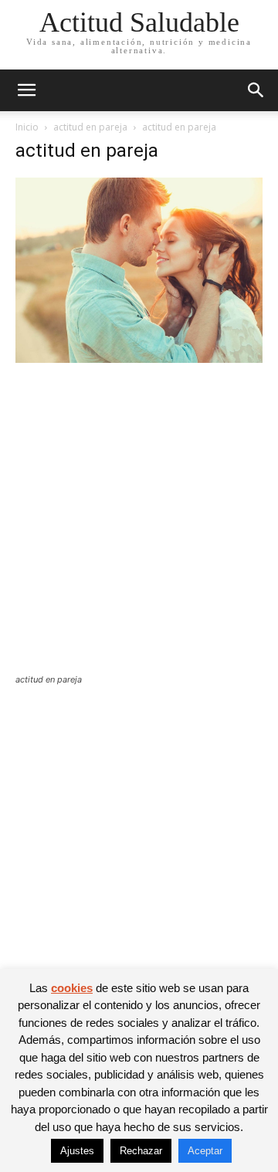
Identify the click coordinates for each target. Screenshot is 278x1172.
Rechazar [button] (141, 1151)
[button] (26, 90)
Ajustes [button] (77, 1151)
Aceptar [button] (205, 1151)
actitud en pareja (90, 127)
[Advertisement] (139, 528)
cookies (72, 987)
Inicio (27, 127)
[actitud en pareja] (139, 358)
